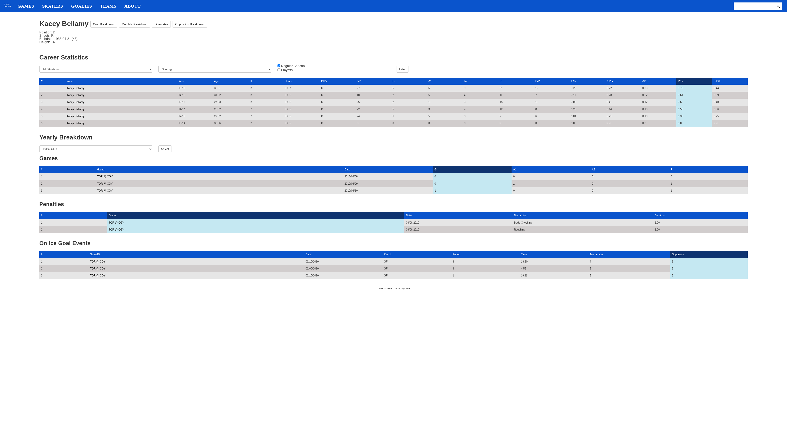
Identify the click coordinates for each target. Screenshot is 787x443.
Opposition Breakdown (190, 24)
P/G (680, 81)
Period (456, 254)
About (132, 6)
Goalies (81, 6)
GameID (95, 254)
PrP (537, 81)
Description (520, 215)
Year (181, 81)
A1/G (610, 81)
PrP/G (717, 81)
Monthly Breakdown (134, 24)
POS (324, 81)
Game (100, 169)
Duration (659, 215)
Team (288, 81)
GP (359, 81)
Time (524, 254)
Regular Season (293, 66)
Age (216, 81)
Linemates (161, 24)
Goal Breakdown (104, 24)
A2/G (645, 81)
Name (69, 81)
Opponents (678, 254)
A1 (430, 81)
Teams (108, 6)
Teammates (597, 254)
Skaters (52, 6)
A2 (465, 81)
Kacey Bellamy (75, 88)
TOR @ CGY (105, 176)
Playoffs (287, 70)
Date (347, 169)
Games (25, 6)
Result (387, 254)
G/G (573, 81)
